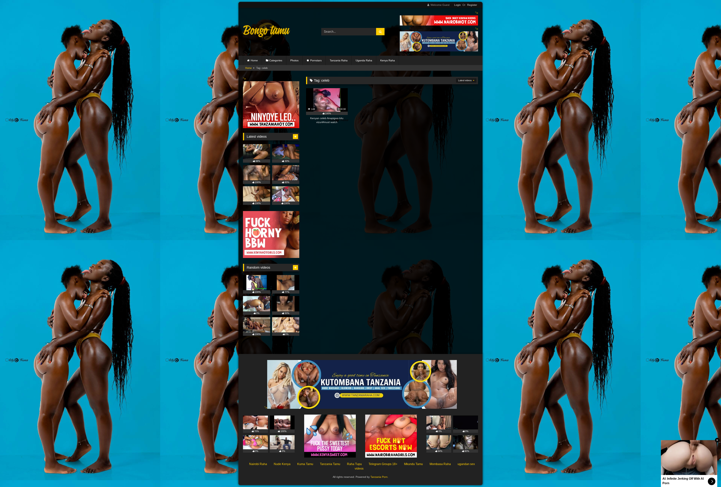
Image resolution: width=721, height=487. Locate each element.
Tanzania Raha (339, 60)
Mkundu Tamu (413, 464)
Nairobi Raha (258, 464)
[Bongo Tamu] (266, 32)
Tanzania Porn (379, 476)
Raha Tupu (354, 464)
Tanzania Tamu (330, 464)
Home (254, 60)
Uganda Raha (364, 60)
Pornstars (316, 60)
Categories (275, 60)
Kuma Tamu (305, 464)
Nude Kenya (282, 464)
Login (457, 4)
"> (265, 407)
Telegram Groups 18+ (383, 464)
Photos (294, 60)
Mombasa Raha (440, 464)
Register (472, 4)
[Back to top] (709, 475)
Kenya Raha (387, 60)
